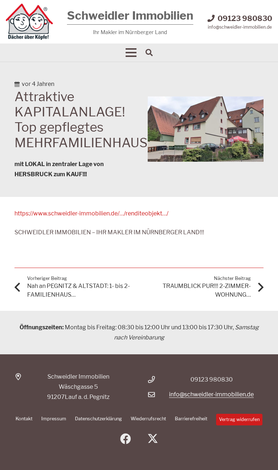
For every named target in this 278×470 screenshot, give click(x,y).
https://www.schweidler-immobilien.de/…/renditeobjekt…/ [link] (91, 213)
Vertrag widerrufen (239, 419)
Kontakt (24, 418)
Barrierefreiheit (191, 418)
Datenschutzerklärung (98, 418)
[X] (152, 439)
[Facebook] (125, 439)
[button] (131, 52)
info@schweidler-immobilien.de (211, 394)
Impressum (53, 418)
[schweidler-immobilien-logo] (29, 22)
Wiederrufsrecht (148, 418)
